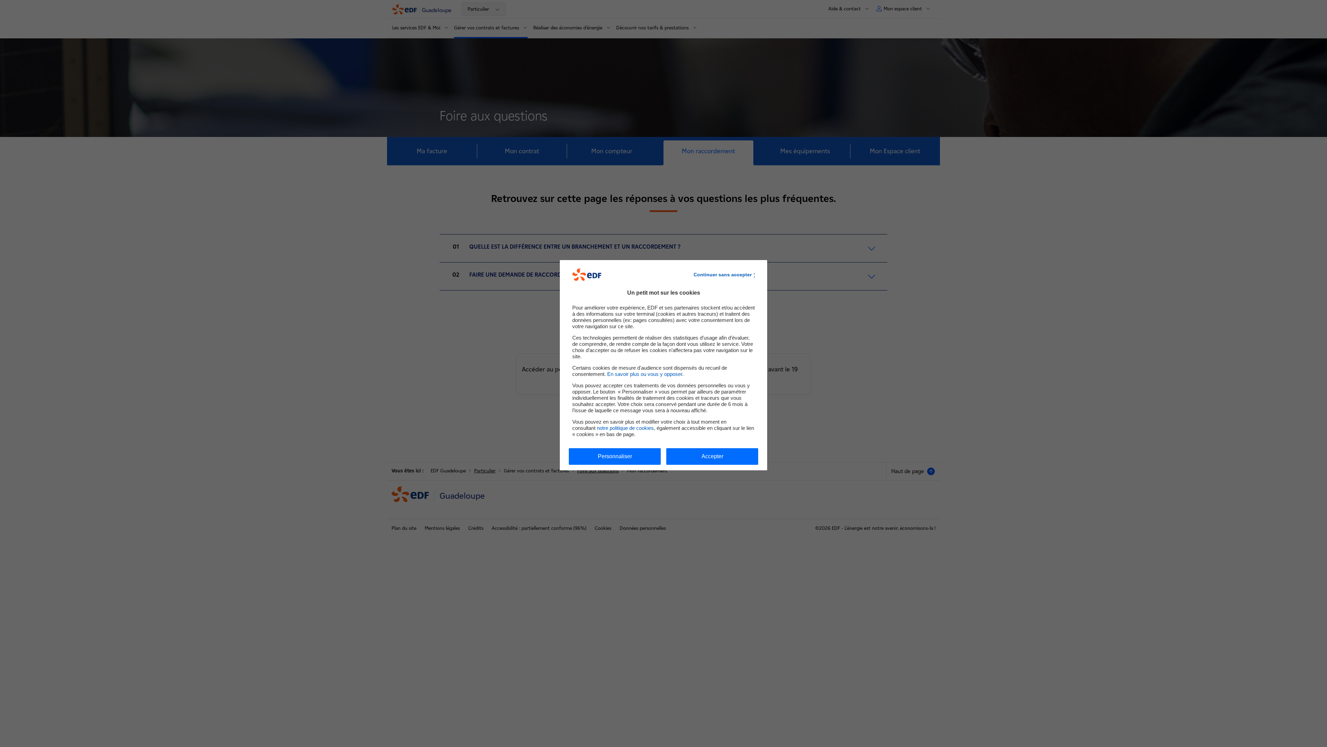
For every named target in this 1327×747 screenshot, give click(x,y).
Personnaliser (615, 456)
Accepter (712, 456)
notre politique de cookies (625, 428)
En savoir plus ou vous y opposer (644, 374)
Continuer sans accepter (723, 274)
